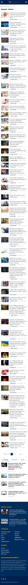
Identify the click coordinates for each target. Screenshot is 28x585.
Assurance (3, 533)
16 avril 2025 (19, 57)
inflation (8, 6)
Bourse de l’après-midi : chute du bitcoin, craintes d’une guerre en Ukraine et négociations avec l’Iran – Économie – (16, 466)
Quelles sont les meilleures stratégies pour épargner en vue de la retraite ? (17, 93)
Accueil (3, 548)
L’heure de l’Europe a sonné (17, 195)
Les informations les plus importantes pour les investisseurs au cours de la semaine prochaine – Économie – (18, 334)
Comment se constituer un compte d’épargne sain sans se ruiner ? (17, 179)
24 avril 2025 (20, 35)
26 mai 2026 (21, 19)
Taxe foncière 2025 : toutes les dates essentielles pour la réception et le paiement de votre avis (17, 484)
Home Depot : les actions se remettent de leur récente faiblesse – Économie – (17, 444)
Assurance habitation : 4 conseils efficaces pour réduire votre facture (18, 62)
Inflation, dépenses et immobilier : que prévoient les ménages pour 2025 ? (17, 24)
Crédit (2, 539)
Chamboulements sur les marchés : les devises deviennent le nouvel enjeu (16, 171)
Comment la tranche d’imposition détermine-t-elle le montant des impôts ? (18, 76)
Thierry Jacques (13, 19)
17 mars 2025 (19, 65)
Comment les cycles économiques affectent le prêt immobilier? (17, 150)
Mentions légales (5, 552)
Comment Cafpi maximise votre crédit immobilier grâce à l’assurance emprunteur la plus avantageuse (18, 512)
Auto (2, 535)
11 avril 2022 (21, 197)
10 (20, 454)
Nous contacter (5, 550)
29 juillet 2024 (22, 79)
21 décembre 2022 (22, 190)
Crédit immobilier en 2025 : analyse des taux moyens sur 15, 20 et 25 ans (17, 493)
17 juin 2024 (19, 138)
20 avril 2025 (20, 43)
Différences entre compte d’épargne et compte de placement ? (16, 128)
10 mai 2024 (21, 154)
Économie (17, 531)
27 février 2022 (22, 348)
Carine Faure (13, 57)
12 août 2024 (20, 71)
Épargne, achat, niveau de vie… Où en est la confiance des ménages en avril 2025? (17, 32)
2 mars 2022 (19, 216)
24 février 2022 (22, 447)
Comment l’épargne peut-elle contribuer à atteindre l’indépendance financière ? (17, 120)
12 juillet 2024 (20, 89)
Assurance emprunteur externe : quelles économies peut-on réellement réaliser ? (17, 476)
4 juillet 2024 (21, 109)
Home (2, 6)
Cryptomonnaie (5, 541)
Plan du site (4, 554)
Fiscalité (17, 535)
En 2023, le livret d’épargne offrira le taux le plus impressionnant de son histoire (17, 187)
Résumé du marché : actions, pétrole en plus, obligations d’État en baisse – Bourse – (17, 283)
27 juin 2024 (20, 124)
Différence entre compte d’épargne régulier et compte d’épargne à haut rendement (17, 85)
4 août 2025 (21, 27)
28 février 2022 (21, 294)
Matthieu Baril (13, 35)
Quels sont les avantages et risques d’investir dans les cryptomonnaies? (16, 143)
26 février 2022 (20, 383)
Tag (5, 6)
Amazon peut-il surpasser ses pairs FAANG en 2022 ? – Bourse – (18, 291)
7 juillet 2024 (21, 103)
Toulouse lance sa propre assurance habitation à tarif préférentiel (16, 39)
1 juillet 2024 (21, 116)
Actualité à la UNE (5, 531)
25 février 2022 (21, 392)
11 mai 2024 (20, 146)
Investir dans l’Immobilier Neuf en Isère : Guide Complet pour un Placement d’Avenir (17, 47)
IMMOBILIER (18, 537)
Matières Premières (20, 539)
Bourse (3, 537)
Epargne (17, 533)
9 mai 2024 (21, 160)
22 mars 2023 (19, 182)
